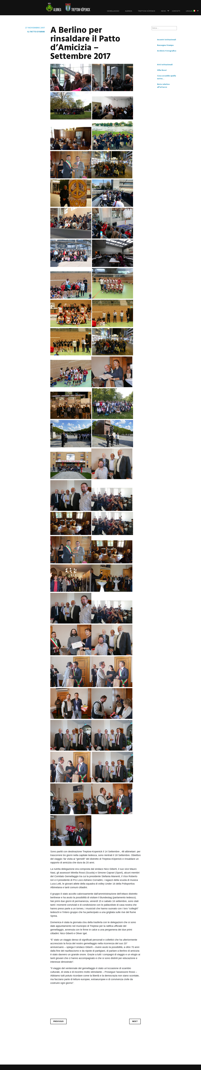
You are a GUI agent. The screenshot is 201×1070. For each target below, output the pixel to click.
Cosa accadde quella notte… (166, 77)
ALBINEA (128, 11)
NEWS (163, 11)
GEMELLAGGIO (113, 11)
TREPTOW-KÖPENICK (146, 11)
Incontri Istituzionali (166, 39)
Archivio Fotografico (166, 51)
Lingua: (189, 11)
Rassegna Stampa (165, 45)
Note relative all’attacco (163, 86)
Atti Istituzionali (165, 64)
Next (135, 1021)
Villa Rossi (162, 70)
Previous (58, 1021)
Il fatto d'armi (36, 32)
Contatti (176, 11)
